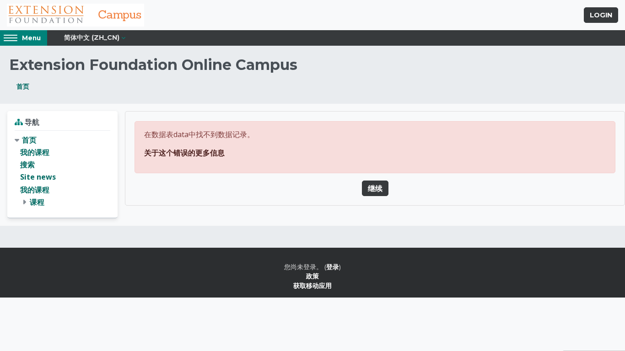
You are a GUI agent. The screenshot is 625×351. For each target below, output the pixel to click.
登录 (332, 266)
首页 (22, 86)
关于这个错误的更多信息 (184, 153)
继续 (375, 188)
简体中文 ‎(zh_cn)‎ (91, 37)
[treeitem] (62, 171)
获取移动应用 (312, 285)
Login (601, 15)
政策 (312, 275)
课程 (37, 202)
